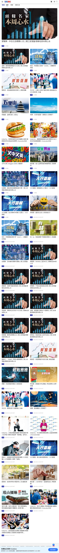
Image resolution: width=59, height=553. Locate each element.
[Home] (7, 1)
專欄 (12, 5)
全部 (7, 5)
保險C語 (17, 5)
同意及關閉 (52, 549)
